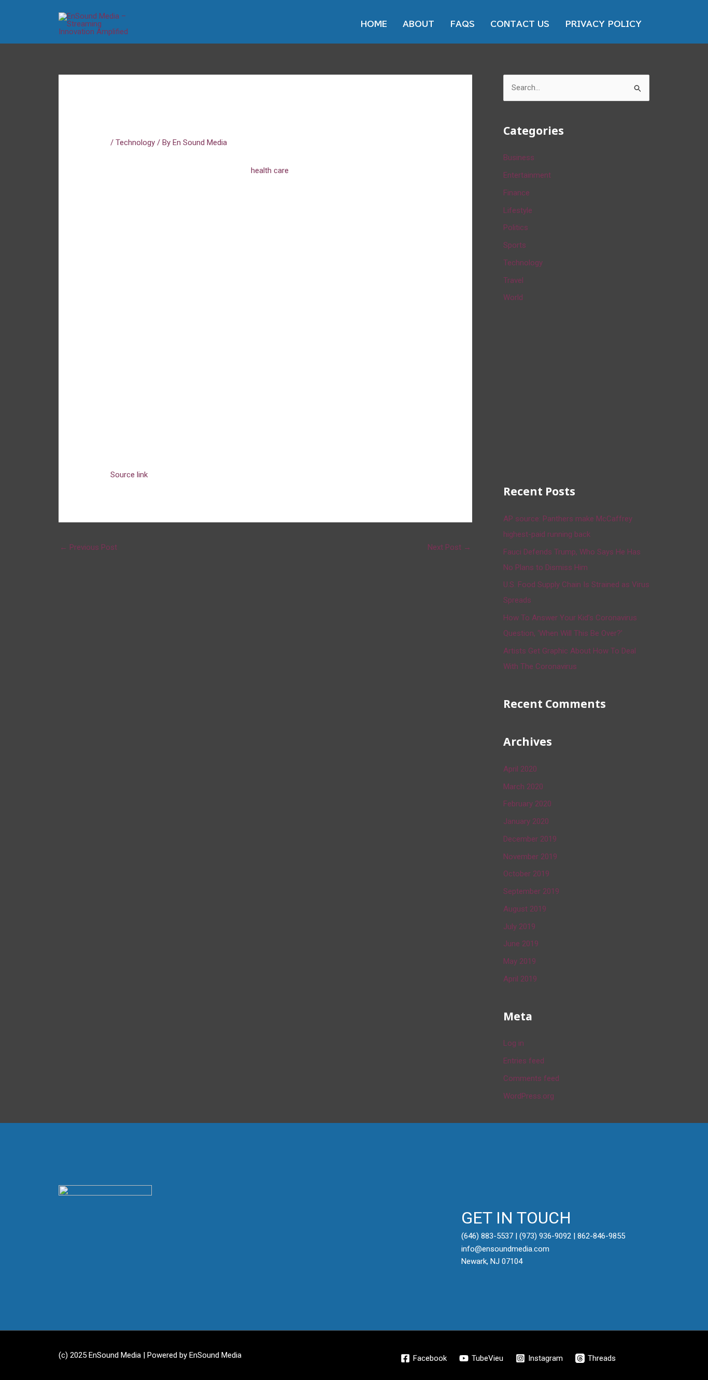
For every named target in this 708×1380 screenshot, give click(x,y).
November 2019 (530, 856)
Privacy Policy (603, 24)
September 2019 (531, 891)
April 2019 (520, 979)
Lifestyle (517, 210)
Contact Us (519, 24)
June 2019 (521, 943)
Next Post (449, 547)
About (418, 24)
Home (374, 24)
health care (270, 170)
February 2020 (527, 803)
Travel (513, 280)
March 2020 (523, 786)
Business (518, 157)
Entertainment (527, 175)
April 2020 (520, 769)
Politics (515, 227)
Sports (514, 245)
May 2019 (519, 961)
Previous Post (88, 547)
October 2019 (526, 873)
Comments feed (531, 1078)
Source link (129, 474)
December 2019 (530, 839)
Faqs (462, 24)
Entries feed (523, 1060)
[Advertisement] (581, 392)
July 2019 (519, 926)
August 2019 (524, 909)
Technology (135, 142)
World (513, 297)
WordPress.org (528, 1096)
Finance (516, 192)
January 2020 (526, 821)
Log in (513, 1043)
